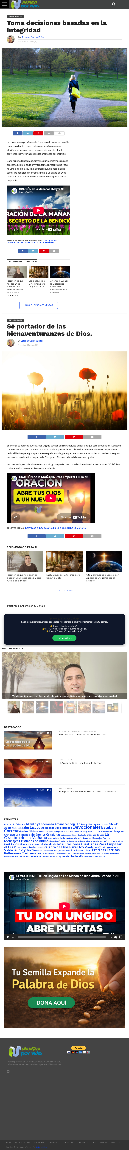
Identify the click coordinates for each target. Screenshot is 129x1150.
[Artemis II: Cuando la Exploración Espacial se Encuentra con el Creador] (60, 276)
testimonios (9, 857)
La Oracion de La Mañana (39, 242)
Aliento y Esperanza (40, 824)
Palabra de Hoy (22, 1143)
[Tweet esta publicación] (28, 132)
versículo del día (72, 856)
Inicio (8, 1143)
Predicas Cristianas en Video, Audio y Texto (52, 851)
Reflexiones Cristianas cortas (25, 853)
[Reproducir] (8, 937)
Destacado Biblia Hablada (56, 827)
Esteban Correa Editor (33, 37)
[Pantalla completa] (120, 937)
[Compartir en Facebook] (17, 132)
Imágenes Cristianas (46, 834)
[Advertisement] (34, 1105)
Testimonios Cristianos (27, 856)
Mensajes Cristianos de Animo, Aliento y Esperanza (73, 841)
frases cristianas (74, 831)
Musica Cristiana (106, 841)
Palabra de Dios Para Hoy (63, 847)
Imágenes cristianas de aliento (73, 835)
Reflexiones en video (83, 853)
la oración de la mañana (61, 838)
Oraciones (82, 1143)
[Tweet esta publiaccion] (33, 249)
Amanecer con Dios (68, 824)
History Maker (41, 1147)
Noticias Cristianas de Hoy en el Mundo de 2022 (33, 844)
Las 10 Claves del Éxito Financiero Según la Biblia (37, 284)
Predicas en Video (81, 850)
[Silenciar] (115, 937)
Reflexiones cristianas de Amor (59, 854)
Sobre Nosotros (99, 1143)
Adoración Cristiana (14, 824)
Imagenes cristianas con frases (98, 831)
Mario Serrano (83, 838)
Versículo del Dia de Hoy (51, 857)
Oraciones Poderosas (28, 847)
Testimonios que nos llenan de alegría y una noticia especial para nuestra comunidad (24, 578)
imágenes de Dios (95, 835)
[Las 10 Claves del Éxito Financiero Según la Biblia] (39, 276)
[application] (64, 906)
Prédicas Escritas (106, 850)
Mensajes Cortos (101, 838)
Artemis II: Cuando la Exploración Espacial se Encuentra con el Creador (59, 287)
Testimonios (68, 1143)
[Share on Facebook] (37, 436)
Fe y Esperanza (58, 831)
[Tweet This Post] (55, 436)
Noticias (119, 841)
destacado (49, 240)
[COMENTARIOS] (59, 132)
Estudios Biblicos (27, 831)
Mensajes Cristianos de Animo (26, 841)
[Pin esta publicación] (38, 132)
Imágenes (115, 1143)
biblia (106, 824)
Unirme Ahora (64, 638)
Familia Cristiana (45, 831)
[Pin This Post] (74, 436)
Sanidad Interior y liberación (106, 853)
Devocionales (15, 242)
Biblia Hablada (18, 828)
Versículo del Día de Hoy (94, 856)
